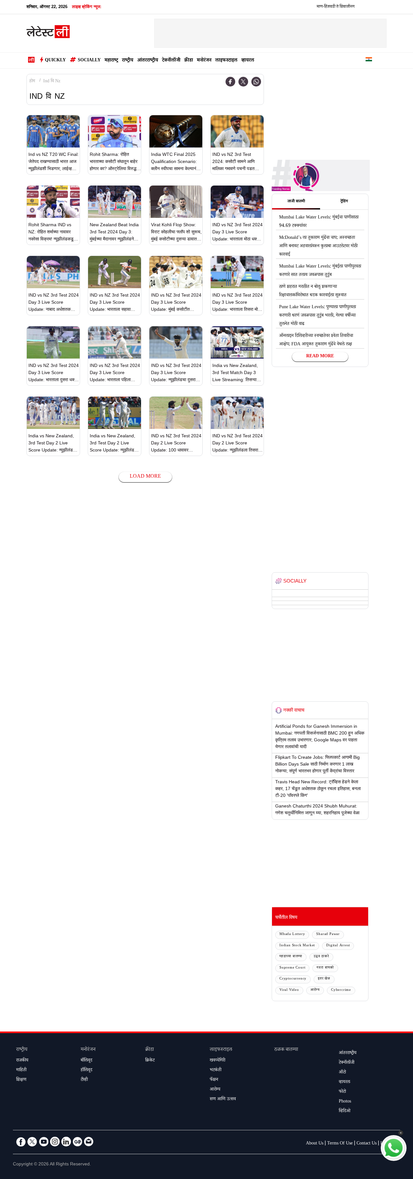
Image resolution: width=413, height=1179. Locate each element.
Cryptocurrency (293, 979)
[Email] (89, 1141)
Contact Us (367, 1143)
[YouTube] (43, 1141)
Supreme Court (292, 968)
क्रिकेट (150, 1060)
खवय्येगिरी (217, 1060)
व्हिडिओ (344, 1111)
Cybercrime (341, 990)
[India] (369, 60)
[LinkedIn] (66, 1141)
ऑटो (342, 1072)
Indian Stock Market (297, 946)
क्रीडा (188, 61)
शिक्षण (21, 1080)
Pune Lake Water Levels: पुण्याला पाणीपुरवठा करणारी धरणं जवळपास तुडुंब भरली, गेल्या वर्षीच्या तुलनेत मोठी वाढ (317, 316)
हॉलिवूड (86, 1070)
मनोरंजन (204, 61)
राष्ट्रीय (127, 61)
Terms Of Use (340, 1143)
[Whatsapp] (256, 81)
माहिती (21, 1070)
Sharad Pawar (328, 934)
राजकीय (22, 1060)
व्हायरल (247, 61)
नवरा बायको (325, 968)
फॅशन (214, 1080)
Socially (89, 60)
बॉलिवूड (86, 1060)
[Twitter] (243, 81)
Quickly (55, 60)
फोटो (342, 1092)
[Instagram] (55, 1141)
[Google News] (77, 1141)
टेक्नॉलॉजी (171, 61)
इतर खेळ (324, 979)
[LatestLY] (48, 33)
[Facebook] (230, 81)
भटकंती (215, 1070)
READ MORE (320, 356)
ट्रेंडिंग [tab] (344, 201)
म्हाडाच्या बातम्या (290, 957)
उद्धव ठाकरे (321, 957)
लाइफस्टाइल (226, 61)
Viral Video (289, 990)
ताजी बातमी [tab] (296, 201)
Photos (345, 1101)
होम (32, 81)
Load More (145, 477)
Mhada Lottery (292, 934)
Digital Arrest (338, 946)
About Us (314, 1143)
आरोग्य (315, 990)
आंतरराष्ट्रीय (147, 61)
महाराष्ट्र (111, 61)
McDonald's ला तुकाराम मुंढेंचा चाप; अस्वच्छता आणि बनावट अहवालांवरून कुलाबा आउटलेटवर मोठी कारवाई (318, 247)
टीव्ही (84, 1080)
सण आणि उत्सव (223, 1099)
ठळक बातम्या (286, 1050)
